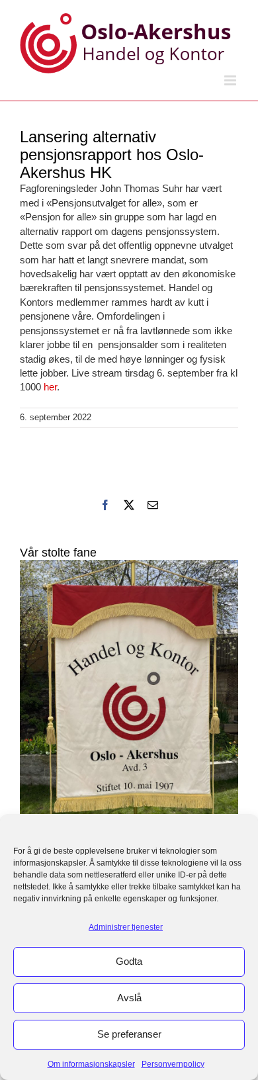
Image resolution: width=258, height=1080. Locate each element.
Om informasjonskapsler (91, 1064)
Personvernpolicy (173, 1064)
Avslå (129, 997)
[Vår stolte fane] (129, 705)
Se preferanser (129, 1034)
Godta (129, 961)
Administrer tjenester (126, 927)
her (50, 386)
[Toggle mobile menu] (231, 80)
